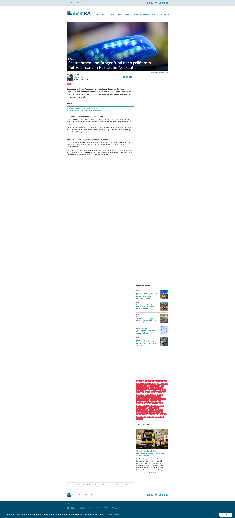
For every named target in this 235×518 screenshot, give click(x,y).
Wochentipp (140, 394)
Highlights (151, 405)
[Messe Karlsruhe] (82, 508)
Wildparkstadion (141, 405)
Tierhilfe (112, 14)
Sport (127, 14)
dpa (138, 381)
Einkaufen (155, 14)
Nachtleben (159, 403)
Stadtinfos (153, 383)
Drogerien (163, 414)
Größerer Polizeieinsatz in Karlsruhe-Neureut (83, 108)
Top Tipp (139, 414)
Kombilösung (156, 386)
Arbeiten (159, 394)
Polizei (159, 383)
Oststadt (154, 412)
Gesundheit (140, 392)
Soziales (147, 394)
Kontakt (70, 3)
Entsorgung (155, 408)
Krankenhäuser (156, 397)
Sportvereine (159, 405)
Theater (163, 399)
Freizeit (121, 14)
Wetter (145, 390)
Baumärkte (150, 416)
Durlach (139, 412)
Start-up (151, 410)
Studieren (163, 392)
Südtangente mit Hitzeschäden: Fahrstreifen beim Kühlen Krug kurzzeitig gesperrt (146, 342)
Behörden (140, 403)
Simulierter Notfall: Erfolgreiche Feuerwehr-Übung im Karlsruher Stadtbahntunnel (150, 453)
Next (166, 437)
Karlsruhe (165, 14)
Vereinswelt (146, 412)
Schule (154, 394)
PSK (149, 386)
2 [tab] (151, 472)
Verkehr (148, 397)
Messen (139, 386)
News (98, 14)
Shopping (156, 399)
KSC (160, 381)
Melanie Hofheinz (80, 77)
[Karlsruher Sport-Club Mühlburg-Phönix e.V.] (71, 508)
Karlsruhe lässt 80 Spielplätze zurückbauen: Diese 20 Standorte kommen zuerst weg (146, 319)
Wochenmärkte (141, 416)
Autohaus (139, 419)
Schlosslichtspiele (142, 410)
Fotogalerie (147, 414)
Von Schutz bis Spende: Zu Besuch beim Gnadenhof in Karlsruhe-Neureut (145, 306)
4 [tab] (155, 472)
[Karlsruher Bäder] (95, 508)
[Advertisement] (152, 90)
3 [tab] (153, 472)
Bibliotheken (159, 410)
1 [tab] (149, 472)
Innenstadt (153, 401)
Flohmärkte (155, 414)
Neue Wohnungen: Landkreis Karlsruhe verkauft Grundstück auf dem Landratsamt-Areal (146, 295)
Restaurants (140, 397)
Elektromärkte (159, 416)
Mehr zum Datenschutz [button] (113, 514)
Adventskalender (149, 403)
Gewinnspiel (154, 392)
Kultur (145, 386)
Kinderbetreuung (142, 408)
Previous (139, 437)
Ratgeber (149, 399)
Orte (159, 401)
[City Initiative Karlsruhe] (105, 508)
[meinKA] (79, 13)
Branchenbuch (141, 399)
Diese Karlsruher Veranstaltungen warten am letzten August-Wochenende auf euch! (146, 331)
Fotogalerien (145, 14)
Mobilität (145, 383)
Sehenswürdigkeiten (143, 401)
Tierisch (165, 383)
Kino (163, 390)
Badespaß (151, 390)
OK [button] (226, 514)
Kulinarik (135, 14)
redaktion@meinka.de (120, 485)
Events (105, 14)
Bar (149, 408)
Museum (158, 390)
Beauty (160, 412)
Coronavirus (153, 381)
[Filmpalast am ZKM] (114, 508)
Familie (147, 392)
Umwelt (139, 390)
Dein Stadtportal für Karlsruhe (82, 495)
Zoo (162, 386)
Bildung (160, 388)
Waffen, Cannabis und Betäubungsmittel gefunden (85, 111)
